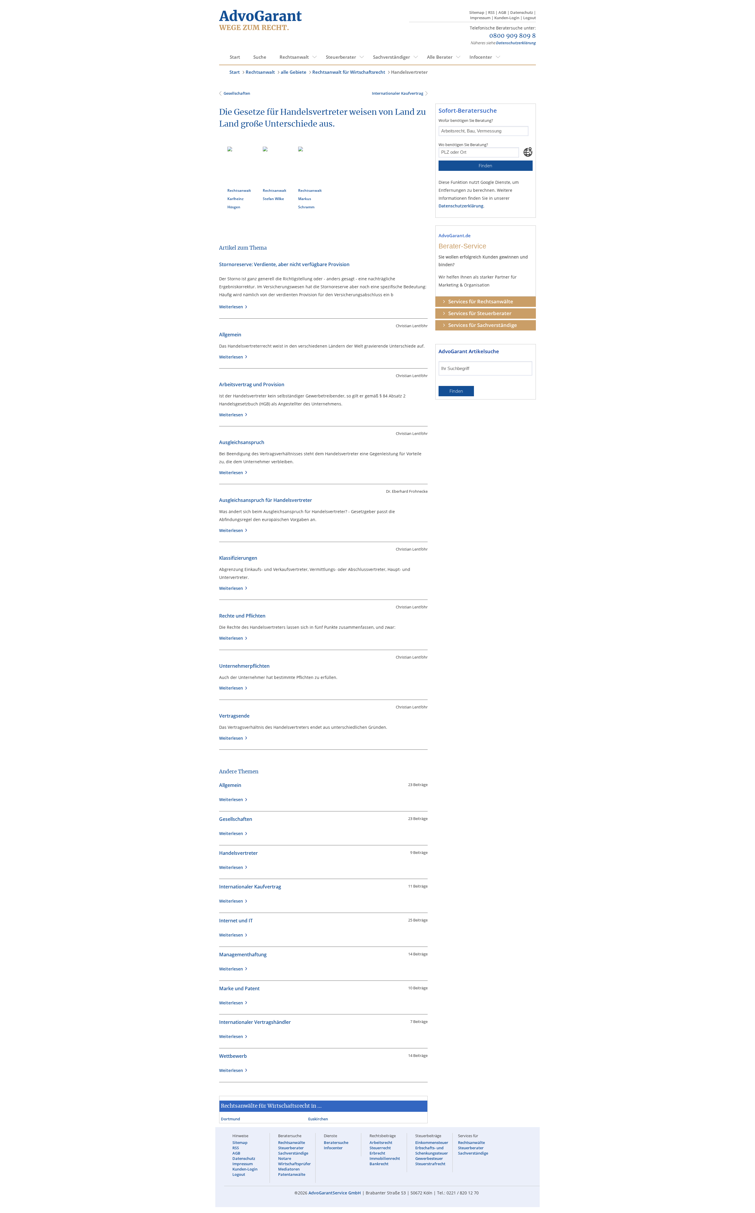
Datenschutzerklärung (516, 42)
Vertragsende (234, 716)
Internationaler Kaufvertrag (397, 93)
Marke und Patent (239, 988)
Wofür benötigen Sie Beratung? (466, 120)
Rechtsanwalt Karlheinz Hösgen (239, 198)
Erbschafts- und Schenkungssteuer (431, 1150)
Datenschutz (521, 12)
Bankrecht (379, 1163)
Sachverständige (293, 1153)
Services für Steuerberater (479, 313)
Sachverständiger (391, 57)
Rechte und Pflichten (242, 616)
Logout (529, 17)
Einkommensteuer (431, 1142)
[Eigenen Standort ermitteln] (528, 152)
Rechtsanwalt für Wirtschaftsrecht (348, 72)
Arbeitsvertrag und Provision (251, 384)
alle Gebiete (293, 72)
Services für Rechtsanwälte (480, 301)
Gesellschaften (237, 93)
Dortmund (230, 1119)
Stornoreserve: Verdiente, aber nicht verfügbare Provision (284, 264)
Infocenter (481, 57)
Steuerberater (341, 57)
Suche (259, 57)
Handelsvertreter (409, 72)
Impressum (480, 17)
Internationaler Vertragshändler (255, 1022)
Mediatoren (289, 1169)
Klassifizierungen (238, 558)
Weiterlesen (232, 307)
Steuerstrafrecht (430, 1163)
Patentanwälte (291, 1174)
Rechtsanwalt (294, 57)
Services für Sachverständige (482, 325)
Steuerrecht (380, 1147)
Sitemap (476, 12)
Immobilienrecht (385, 1158)
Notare (284, 1158)
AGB (502, 12)
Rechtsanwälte (291, 1142)
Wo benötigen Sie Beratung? (463, 144)
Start (235, 57)
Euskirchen (318, 1119)
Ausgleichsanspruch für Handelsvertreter (265, 500)
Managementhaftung (243, 954)
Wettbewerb (233, 1056)
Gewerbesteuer (429, 1158)
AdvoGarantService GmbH (334, 1193)
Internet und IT (236, 920)
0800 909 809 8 (512, 36)
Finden (485, 166)
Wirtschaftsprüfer (294, 1163)
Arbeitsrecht (381, 1142)
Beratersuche (336, 1142)
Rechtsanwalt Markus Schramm (310, 198)
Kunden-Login (506, 17)
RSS (491, 12)
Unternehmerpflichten (244, 666)
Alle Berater (439, 57)
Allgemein (230, 334)
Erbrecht (377, 1153)
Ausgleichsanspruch (241, 442)
